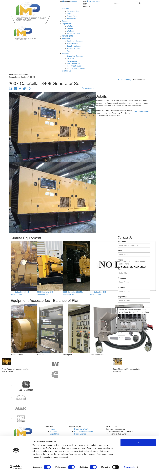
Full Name (122, 241)
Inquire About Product (141, 111)
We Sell (70, 28)
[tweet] (23, 89)
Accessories (72, 18)
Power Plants (72, 16)
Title (119, 269)
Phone (120, 260)
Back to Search (88, 88)
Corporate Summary (75, 56)
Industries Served (74, 66)
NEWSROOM (67, 36)
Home (120, 79)
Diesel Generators (81, 429)
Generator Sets (73, 11)
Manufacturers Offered (76, 68)
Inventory (65, 8)
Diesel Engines (80, 434)
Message (121, 305)
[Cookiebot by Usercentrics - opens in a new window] (16, 467)
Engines (70, 13)
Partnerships (72, 61)
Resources (66, 38)
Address (121, 287)
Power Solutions (73, 33)
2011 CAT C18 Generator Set (125, 366)
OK (138, 443)
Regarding (122, 296)
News (69, 51)
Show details (129, 467)
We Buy (70, 26)
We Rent (70, 31)
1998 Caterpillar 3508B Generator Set (17, 366)
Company (122, 278)
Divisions (70, 58)
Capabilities (66, 23)
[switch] (71, 467)
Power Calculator (73, 48)
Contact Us (66, 71)
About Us (65, 53)
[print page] (10, 89)
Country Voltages (73, 46)
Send (121, 337)
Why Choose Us (73, 63)
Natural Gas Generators (83, 431)
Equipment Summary (75, 41)
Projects (65, 21)
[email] (15, 89)
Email (120, 250)
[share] (19, 89)
